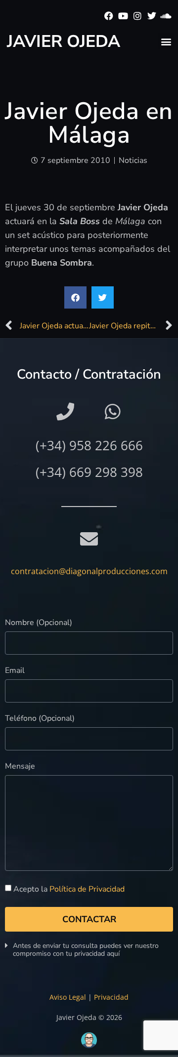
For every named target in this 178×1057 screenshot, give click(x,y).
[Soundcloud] (166, 16)
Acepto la (69, 889)
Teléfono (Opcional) (40, 719)
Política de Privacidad (87, 889)
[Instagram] (138, 16)
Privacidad (111, 997)
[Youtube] (123, 16)
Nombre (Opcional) (38, 623)
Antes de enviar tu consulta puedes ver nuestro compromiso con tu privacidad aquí (86, 949)
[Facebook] (109, 16)
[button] (166, 41)
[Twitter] (151, 16)
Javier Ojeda (63, 41)
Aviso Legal (67, 997)
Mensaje (20, 767)
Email (15, 671)
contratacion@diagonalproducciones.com (89, 571)
